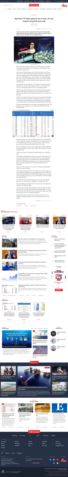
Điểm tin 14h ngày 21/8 (61, 333)
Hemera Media (18, 471)
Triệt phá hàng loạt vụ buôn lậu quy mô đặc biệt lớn (8, 377)
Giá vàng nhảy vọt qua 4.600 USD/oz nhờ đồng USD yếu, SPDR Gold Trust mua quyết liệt (32, 274)
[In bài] (17, 29)
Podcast (36, 328)
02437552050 (29, 460)
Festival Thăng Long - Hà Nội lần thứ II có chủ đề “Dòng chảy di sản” (59, 378)
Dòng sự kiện (34, 401)
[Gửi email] (47, 29)
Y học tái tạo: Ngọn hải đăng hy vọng (40, 356)
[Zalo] (60, 1)
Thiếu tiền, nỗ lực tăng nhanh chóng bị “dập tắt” (59, 261)
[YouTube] (62, 1)
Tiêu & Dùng (26, 1)
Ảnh (2, 453)
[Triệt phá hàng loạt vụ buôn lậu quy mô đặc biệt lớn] (8, 370)
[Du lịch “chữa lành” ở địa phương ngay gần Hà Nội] (59, 386)
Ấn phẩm (58, 267)
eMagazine (46, 328)
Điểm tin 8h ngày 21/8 (61, 347)
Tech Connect (41, 1)
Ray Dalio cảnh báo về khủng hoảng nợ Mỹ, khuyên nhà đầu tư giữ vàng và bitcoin (59, 227)
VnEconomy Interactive (58, 413)
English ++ (48, 1)
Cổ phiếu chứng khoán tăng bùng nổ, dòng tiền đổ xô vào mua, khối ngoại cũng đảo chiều (60, 245)
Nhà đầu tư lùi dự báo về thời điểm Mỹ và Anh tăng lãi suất (31, 239)
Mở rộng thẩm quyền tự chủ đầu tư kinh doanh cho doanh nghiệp (32, 388)
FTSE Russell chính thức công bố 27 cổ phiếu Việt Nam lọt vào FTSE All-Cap (32, 286)
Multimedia (5, 328)
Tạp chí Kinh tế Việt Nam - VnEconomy (60, 472)
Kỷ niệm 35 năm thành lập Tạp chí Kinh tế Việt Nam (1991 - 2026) (25, 415)
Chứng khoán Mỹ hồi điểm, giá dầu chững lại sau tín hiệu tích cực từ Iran (32, 263)
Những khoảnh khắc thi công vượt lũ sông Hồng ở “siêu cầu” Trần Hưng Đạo (8, 394)
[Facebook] (56, 1)
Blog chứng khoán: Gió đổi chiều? (60, 256)
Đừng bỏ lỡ (5, 300)
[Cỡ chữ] (19, 29)
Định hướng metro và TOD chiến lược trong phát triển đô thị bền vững (8, 415)
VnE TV (35, 1)
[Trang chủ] (6, 9)
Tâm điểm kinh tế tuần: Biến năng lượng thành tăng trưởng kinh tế (40, 342)
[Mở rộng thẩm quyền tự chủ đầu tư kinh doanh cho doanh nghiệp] (34, 376)
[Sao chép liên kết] (49, 29)
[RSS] (57, 463)
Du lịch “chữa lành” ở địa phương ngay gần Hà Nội (58, 393)
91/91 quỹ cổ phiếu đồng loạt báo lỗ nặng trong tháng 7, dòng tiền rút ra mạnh (39, 314)
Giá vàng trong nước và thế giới (42, 414)
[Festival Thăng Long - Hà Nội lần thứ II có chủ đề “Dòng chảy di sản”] (59, 370)
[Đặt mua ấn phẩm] (64, 5)
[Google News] (66, 1)
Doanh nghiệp (4, 215)
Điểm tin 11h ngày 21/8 (61, 340)
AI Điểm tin (59, 328)
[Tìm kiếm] (4, 5)
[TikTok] (64, 1)
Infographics (40, 328)
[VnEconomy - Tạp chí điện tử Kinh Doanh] (34, 431)
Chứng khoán (20, 1)
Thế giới (20, 215)
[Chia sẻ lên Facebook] (43, 29)
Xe (31, 1)
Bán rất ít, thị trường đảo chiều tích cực (59, 240)
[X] (58, 1)
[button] (34, 322)
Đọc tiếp (4, 236)
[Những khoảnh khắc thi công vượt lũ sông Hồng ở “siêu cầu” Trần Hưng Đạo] (8, 386)
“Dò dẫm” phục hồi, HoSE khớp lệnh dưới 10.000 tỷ (59, 251)
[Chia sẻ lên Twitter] (45, 29)
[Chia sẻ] (51, 29)
